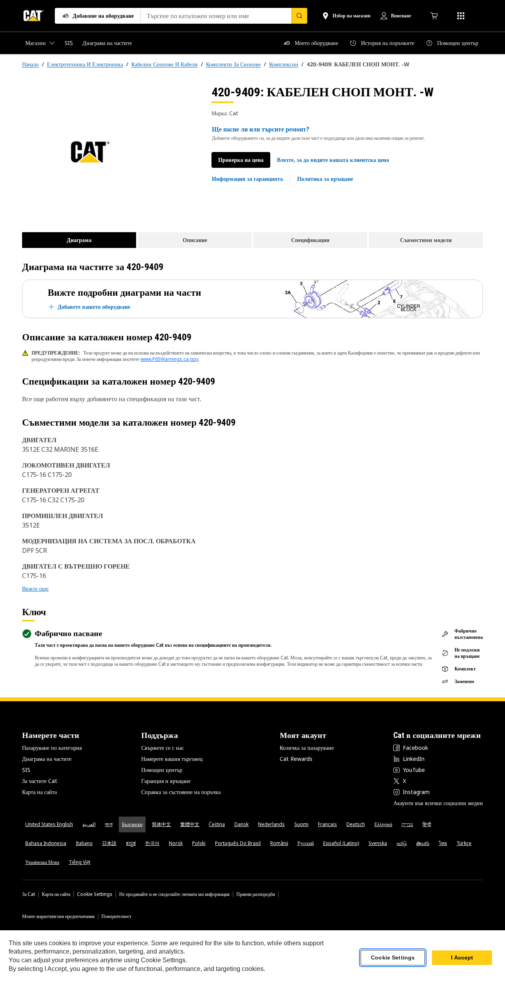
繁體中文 (189, 824)
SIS (26, 770)
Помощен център (161, 770)
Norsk (176, 843)
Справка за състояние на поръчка (181, 792)
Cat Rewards (296, 758)
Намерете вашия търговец (172, 758)
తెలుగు (422, 843)
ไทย (443, 843)
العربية (88, 824)
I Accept (462, 958)
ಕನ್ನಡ (131, 843)
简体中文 (161, 824)
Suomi (301, 824)
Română (279, 843)
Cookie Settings (94, 894)
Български (132, 824)
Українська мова (42, 862)
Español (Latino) (341, 843)
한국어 (152, 843)
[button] (333, 160)
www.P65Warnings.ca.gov (169, 359)
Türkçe (463, 843)
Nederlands (271, 824)
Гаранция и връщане (166, 781)
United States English (49, 824)
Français (327, 824)
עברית (407, 824)
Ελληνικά (383, 824)
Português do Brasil (238, 843)
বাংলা (108, 824)
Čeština (217, 824)
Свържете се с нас (162, 747)
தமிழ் (402, 843)
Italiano (84, 843)
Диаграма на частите (46, 758)
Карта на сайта (39, 792)
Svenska (377, 843)
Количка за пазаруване (307, 747)
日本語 (109, 843)
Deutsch (355, 824)
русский (305, 843)
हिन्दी (427, 824)
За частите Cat (39, 781)
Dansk (241, 824)
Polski (199, 843)
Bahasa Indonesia (45, 843)
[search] (299, 16)
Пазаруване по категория (52, 747)
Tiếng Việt (79, 862)
